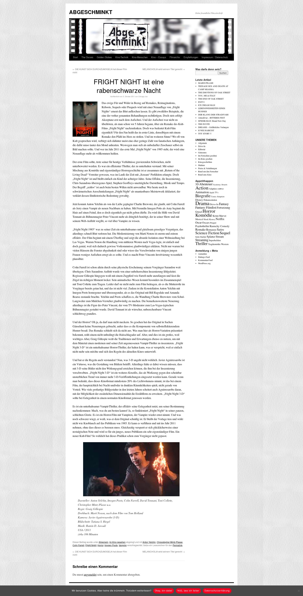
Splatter (211, 236)
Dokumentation (210, 199)
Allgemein (103, 542)
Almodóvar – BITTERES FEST (211, 117)
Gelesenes (202, 152)
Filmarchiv (175, 57)
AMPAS (220, 189)
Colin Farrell (78, 545)
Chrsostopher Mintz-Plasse (170, 542)
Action (201, 187)
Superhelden (215, 240)
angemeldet (90, 574)
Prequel (213, 222)
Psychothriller (202, 226)
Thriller (201, 243)
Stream (220, 236)
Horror (100, 545)
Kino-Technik (121, 57)
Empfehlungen (191, 57)
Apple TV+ (213, 192)
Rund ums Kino (204, 174)
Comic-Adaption (217, 196)
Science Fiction (207, 232)
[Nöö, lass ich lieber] (298, 590)
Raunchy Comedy (220, 226)
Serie (197, 236)
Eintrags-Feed (204, 257)
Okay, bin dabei (163, 590)
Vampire (123, 545)
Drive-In (201, 146)
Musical (199, 219)
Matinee (201, 165)
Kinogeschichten (205, 162)
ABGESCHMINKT (90, 12)
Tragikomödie (214, 244)
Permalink (177, 545)
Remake (200, 229)
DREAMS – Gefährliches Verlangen (213, 127)
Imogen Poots (111, 545)
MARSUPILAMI (205, 82)
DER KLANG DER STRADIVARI (213, 114)
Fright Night (90, 545)
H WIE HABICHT (206, 130)
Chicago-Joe (142, 96)
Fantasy (224, 204)
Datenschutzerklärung (217, 590)
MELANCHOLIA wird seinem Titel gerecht (164, 69)
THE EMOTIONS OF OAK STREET (214, 92)
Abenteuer (206, 184)
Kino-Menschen (140, 57)
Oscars (206, 222)
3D (197, 184)
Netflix (220, 219)
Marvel (222, 215)
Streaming (201, 240)
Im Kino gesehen (117, 542)
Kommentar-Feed (205, 260)
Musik (206, 219)
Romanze (211, 229)
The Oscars (87, 57)
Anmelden (202, 253)
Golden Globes (104, 57)
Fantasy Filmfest (205, 207)
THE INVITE (204, 124)
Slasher (203, 236)
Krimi (216, 215)
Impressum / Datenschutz (215, 57)
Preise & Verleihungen (207, 168)
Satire (220, 229)
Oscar (198, 222)
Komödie (203, 215)
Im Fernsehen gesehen (207, 155)
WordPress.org (204, 263)
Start (75, 57)
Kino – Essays (158, 57)
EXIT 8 (201, 101)
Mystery (212, 219)
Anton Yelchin (149, 542)
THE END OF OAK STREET (211, 98)
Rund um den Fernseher (208, 171)
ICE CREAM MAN (206, 105)
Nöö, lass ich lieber (188, 590)
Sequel (225, 232)
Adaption (213, 188)
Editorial (201, 149)
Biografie (202, 195)
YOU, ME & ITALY (207, 95)
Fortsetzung (223, 207)
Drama (202, 203)
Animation (202, 192)
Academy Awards (220, 184)
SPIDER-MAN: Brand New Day (212, 120)
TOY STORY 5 (204, 133)
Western (224, 244)
